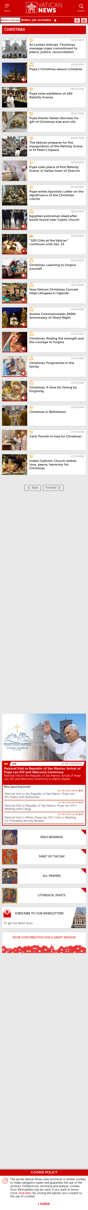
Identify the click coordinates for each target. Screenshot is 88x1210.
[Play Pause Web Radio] (56, 20)
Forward (50, 487)
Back (35, 487)
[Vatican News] (44, 8)
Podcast (77, 20)
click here (24, 1193)
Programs (84, 20)
